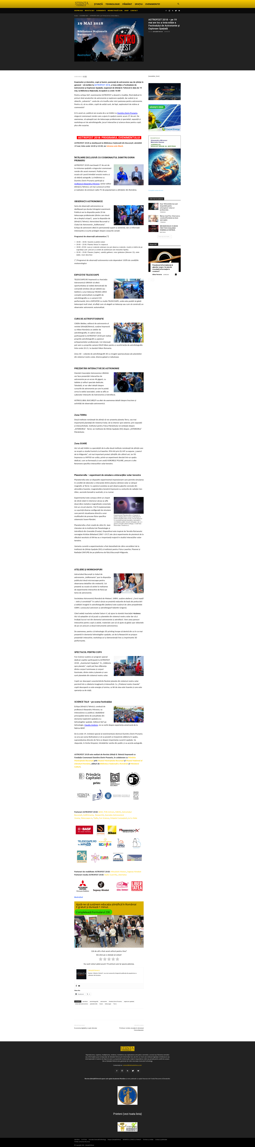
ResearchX (99, 815)
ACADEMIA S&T (84, 16)
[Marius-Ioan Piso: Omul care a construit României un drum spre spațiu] (153, 218)
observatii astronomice (81, 1004)
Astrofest (76, 1139)
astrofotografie (94, 1001)
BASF (101, 812)
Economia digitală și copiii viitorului (85, 1028)
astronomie (103, 1001)
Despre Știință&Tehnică (114, 1139)
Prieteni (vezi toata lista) (127, 1114)
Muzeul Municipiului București (111, 761)
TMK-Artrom (109, 812)
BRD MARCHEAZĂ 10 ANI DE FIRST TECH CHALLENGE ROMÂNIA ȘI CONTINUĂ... (169, 228)
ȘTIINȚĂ (98, 3)
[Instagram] (169, 10)
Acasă (76, 16)
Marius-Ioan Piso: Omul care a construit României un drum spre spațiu (170, 218)
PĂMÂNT (127, 3)
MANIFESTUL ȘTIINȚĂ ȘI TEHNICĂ (132, 1139)
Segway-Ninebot (134, 872)
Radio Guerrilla (110, 875)
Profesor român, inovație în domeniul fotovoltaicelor (131, 1029)
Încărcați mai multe (164, 236)
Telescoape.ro (86, 818)
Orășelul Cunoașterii (118, 818)
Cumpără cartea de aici (155, 190)
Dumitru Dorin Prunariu (115, 1001)
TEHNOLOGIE (112, 3)
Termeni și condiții (148, 1139)
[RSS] (172, 10)
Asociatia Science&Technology (97, 1139)
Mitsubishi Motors (118, 872)
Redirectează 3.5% (115, 10)
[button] (178, 4)
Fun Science (104, 818)
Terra (114, 1004)
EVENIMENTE (101, 10)
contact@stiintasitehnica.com (132, 1065)
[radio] (100, 959)
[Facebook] (166, 10)
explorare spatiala (129, 1001)
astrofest (85, 1001)
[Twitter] (175, 10)
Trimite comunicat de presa (82, 1142)
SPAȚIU (139, 3)
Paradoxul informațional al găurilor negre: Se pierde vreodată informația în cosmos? (162, 268)
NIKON (118, 812)
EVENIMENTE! (152, 3)
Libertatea (122, 875)
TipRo (95, 818)
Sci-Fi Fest (84, 1139)
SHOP (126, 10)
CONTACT (134, 10)
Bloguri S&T (153, 244)
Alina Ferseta (157, 274)
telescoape (108, 1004)
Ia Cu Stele (132, 818)
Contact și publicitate (161, 1139)
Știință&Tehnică (158, 31)
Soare (101, 1004)
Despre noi (78, 10)
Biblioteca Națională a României (114, 764)
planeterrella (93, 1004)
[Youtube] (179, 10)
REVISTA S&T (89, 10)
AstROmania (88, 815)
